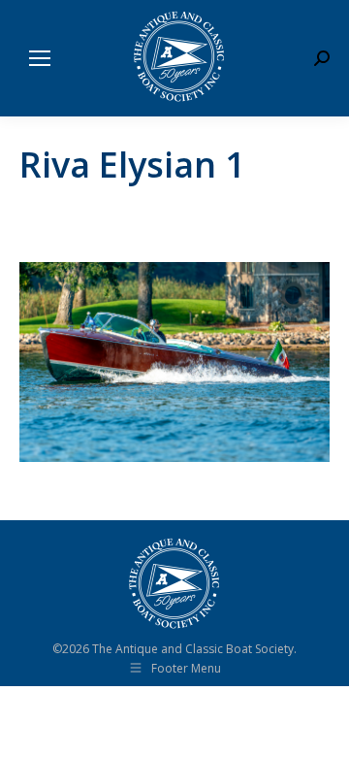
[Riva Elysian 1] (174, 362)
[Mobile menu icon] (39, 58)
